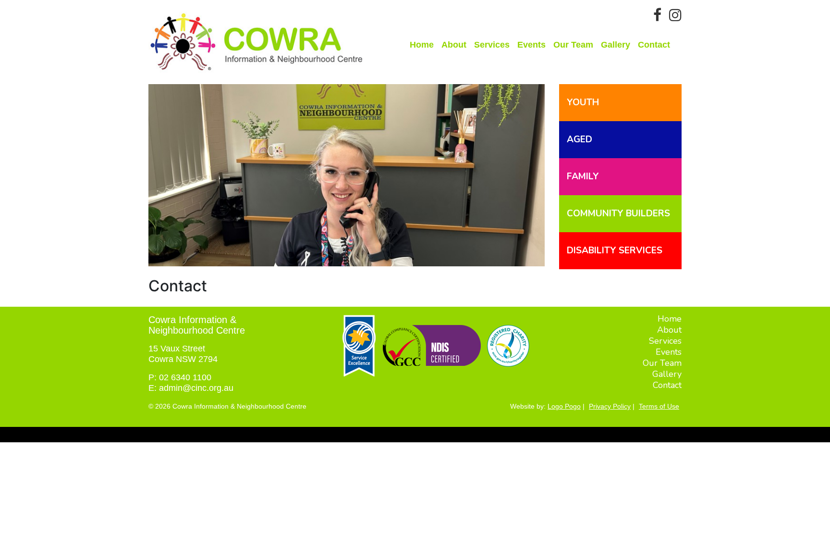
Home (422, 45)
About (453, 45)
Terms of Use (659, 406)
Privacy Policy (610, 406)
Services (492, 45)
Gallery (615, 45)
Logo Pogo (564, 406)
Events (531, 45)
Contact (654, 45)
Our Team (573, 45)
